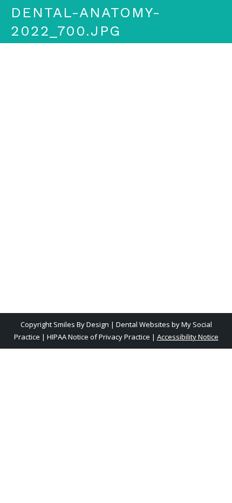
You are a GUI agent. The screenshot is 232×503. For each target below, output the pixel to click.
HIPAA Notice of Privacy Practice (98, 337)
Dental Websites (143, 324)
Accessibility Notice (188, 337)
